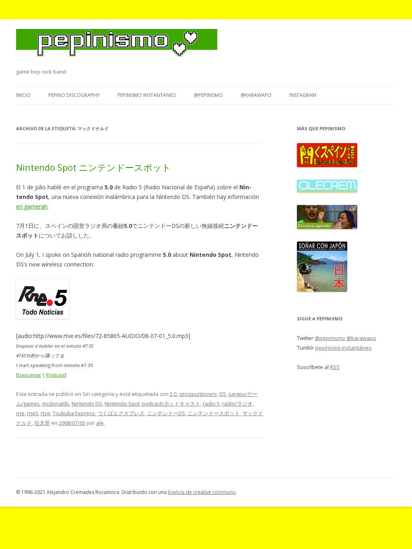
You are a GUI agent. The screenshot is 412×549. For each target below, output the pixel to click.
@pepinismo (208, 95)
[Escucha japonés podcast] (327, 227)
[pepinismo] (116, 48)
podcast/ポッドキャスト (171, 403)
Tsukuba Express (74, 413)
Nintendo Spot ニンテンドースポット (93, 167)
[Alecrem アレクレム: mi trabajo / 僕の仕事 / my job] (327, 190)
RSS (335, 367)
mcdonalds (55, 403)
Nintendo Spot (122, 403)
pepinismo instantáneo (146, 95)
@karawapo (256, 95)
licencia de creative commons (201, 492)
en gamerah (31, 206)
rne (20, 413)
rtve (45, 413)
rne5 (32, 413)
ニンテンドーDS (166, 413)
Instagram (302, 95)
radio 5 (211, 403)
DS (222, 393)
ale (100, 422)
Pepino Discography (74, 95)
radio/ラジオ (237, 403)
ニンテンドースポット (213, 413)
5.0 (173, 393)
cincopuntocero (198, 393)
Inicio (23, 95)
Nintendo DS (87, 403)
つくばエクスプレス (120, 413)
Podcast (55, 375)
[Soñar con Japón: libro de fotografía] (322, 289)
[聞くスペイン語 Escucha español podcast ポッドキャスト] (327, 165)
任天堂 (42, 422)
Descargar (29, 375)
